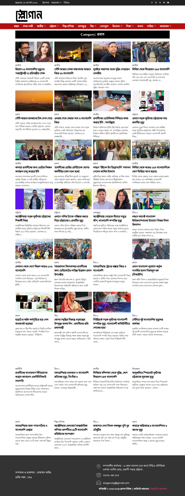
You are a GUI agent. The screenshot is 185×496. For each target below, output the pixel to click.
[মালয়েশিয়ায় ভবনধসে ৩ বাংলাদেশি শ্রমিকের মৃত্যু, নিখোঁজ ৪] (73, 355)
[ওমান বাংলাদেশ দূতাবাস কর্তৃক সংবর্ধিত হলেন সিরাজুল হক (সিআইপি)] (151, 249)
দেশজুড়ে (96, 213)
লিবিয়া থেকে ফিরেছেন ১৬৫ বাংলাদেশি (151, 69)
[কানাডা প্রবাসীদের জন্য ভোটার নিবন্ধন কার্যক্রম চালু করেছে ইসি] (34, 150)
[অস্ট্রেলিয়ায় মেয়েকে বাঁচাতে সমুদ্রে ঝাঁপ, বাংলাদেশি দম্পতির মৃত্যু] (112, 199)
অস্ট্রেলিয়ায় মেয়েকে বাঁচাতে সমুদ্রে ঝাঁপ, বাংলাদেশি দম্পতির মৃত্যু (109, 219)
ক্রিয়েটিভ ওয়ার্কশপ (159, 488)
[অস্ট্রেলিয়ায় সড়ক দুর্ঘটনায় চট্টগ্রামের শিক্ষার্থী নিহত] (34, 199)
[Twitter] (160, 2)
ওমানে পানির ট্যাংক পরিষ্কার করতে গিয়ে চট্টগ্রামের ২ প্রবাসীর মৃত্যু (71, 219)
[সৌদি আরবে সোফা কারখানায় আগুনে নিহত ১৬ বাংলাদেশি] (73, 52)
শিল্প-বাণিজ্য (59, 422)
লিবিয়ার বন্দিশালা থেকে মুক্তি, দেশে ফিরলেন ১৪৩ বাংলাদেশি (110, 375)
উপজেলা (136, 369)
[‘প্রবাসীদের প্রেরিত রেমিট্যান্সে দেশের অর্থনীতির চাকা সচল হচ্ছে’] (73, 150)
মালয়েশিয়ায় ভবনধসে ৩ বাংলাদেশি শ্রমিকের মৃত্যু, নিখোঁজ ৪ (71, 375)
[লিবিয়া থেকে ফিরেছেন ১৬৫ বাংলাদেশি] (151, 52)
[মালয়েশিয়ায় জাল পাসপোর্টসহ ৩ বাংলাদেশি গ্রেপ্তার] (34, 408)
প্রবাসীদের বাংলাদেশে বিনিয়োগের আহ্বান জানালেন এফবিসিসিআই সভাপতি (31, 377)
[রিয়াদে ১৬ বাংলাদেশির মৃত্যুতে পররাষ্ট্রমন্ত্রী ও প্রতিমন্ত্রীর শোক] (34, 52)
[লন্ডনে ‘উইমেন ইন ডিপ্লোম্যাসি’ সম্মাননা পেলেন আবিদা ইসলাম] (112, 150)
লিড (56, 316)
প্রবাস (17, 114)
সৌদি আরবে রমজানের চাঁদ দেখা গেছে (33, 118)
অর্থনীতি (18, 369)
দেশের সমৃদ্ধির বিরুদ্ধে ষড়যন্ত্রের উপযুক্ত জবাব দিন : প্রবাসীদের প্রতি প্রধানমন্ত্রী (71, 324)
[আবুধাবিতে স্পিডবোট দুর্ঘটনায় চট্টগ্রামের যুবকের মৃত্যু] (151, 355)
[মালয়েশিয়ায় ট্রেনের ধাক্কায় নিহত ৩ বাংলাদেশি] (112, 249)
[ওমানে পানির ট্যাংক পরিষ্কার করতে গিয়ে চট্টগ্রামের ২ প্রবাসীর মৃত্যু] (73, 199)
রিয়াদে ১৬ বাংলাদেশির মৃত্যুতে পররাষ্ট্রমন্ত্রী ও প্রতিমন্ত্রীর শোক (30, 71)
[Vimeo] (164, 2)
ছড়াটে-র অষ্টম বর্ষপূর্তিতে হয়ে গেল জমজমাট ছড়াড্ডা (31, 322)
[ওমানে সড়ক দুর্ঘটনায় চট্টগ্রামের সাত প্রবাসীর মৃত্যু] (151, 100)
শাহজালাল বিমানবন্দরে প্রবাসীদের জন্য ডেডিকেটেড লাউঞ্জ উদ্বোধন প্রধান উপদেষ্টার (72, 271)
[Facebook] (152, 2)
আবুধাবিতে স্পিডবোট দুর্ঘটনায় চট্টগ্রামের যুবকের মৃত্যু (146, 375)
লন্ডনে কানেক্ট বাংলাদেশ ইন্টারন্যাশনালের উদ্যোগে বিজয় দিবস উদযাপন (150, 221)
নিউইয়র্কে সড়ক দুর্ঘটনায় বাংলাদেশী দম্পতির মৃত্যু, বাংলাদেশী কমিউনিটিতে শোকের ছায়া (111, 324)
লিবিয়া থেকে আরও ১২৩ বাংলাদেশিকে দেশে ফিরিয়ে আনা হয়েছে (151, 169)
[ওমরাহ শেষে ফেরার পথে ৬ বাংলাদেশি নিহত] (73, 100)
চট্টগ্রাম (135, 114)
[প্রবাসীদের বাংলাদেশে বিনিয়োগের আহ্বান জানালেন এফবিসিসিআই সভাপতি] (34, 355)
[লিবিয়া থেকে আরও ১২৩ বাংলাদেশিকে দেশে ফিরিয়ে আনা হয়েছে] (151, 150)
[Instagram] (156, 2)
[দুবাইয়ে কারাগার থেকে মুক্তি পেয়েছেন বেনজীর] (112, 52)
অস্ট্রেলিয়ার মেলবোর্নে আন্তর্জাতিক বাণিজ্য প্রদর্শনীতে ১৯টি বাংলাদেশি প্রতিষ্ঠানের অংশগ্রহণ (70, 430)
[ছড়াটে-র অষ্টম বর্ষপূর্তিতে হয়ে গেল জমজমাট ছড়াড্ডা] (34, 302)
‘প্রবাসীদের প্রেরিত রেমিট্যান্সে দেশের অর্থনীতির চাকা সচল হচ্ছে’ (71, 169)
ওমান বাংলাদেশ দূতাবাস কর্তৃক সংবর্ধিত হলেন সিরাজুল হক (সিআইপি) (147, 271)
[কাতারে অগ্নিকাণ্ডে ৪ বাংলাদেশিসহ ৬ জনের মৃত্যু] (151, 408)
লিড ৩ (135, 213)
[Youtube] (168, 2)
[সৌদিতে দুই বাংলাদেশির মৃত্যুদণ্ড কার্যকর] (151, 302)
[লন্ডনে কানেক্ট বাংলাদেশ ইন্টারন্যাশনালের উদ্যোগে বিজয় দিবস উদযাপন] (151, 199)
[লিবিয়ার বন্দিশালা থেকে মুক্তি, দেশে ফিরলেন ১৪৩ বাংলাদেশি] (112, 355)
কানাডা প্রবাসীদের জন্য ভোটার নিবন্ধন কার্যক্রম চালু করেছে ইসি (33, 169)
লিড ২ (95, 262)
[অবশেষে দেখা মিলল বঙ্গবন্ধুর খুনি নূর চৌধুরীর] (112, 408)
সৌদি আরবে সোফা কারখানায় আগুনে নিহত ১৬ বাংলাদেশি (72, 71)
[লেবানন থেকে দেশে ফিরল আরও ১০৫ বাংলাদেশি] (34, 249)
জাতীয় (18, 65)
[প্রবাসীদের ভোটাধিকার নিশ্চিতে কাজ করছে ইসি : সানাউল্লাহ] (112, 100)
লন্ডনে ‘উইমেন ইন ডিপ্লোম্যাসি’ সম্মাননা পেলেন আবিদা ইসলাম (112, 169)
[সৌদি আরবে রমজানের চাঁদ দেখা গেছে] (34, 100)
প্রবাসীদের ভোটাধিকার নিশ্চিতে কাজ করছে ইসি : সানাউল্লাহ (110, 120)
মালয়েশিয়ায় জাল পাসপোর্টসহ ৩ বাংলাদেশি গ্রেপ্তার (31, 428)
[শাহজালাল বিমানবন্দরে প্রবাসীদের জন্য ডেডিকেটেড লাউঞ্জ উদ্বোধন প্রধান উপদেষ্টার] (73, 249)
